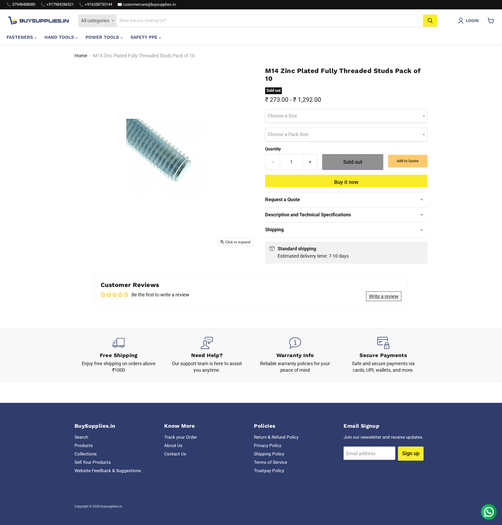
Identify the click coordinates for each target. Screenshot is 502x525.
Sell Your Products (93, 462)
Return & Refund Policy (276, 437)
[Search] (430, 21)
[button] (469, 21)
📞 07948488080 (21, 4)
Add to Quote (408, 161)
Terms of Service (270, 462)
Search (81, 437)
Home (81, 55)
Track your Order (180, 437)
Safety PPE (144, 37)
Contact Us (175, 453)
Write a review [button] (383, 296)
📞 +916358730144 (95, 4)
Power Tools (103, 37)
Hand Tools (60, 37)
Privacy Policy (267, 445)
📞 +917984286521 (57, 4)
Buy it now (346, 182)
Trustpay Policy (269, 470)
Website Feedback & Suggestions (108, 470)
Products (84, 445)
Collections (86, 453)
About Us (173, 445)
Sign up (410, 453)
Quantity (273, 149)
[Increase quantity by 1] (310, 162)
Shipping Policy (269, 453)
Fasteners (21, 37)
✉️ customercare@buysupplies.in (146, 4)
